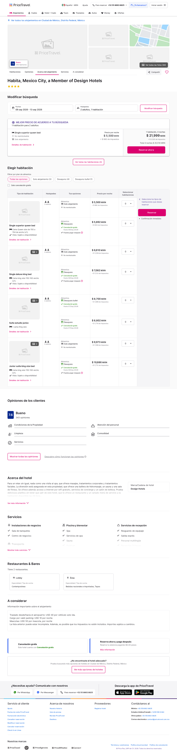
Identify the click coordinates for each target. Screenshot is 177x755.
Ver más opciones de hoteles (88, 669)
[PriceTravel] (21, 5)
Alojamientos (18, 13)
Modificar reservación (16, 723)
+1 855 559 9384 (157, 712)
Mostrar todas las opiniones (24, 456)
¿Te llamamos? (140, 5)
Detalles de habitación (21, 145)
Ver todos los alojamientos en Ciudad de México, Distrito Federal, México (48, 20)
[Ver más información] (82, 232)
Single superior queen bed (22, 225)
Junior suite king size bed (22, 366)
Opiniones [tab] (29, 72)
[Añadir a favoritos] (167, 72)
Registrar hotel (100, 708)
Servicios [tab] (65, 72)
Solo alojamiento (42, 179)
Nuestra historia (56, 708)
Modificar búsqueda (153, 108)
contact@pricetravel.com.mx (158, 719)
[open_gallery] (47, 47)
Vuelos (34, 13)
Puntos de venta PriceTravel (18, 712)
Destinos (53, 719)
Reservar (151, 212)
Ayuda (85, 5)
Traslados (80, 13)
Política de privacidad (139, 745)
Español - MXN (72, 5)
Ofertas (121, 13)
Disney (107, 13)
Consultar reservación (16, 719)
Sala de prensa (55, 712)
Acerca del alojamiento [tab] (47, 72)
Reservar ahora (146, 150)
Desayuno (63, 179)
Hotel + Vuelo (50, 13)
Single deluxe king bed (20, 274)
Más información (107, 650)
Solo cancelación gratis (21, 185)
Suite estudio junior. (19, 323)
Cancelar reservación (16, 727)
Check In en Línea (14, 730)
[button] (41, 108)
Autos (94, 13)
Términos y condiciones (120, 745)
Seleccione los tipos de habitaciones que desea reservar (152, 202)
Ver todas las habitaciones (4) (88, 162)
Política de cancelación (159, 745)
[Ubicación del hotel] (150, 35)
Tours (65, 13)
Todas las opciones (18, 179)
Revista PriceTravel (57, 716)
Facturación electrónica (17, 716)
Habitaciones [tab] (15, 72)
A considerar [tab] (78, 72)
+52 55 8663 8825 (149, 716)
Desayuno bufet (83, 179)
